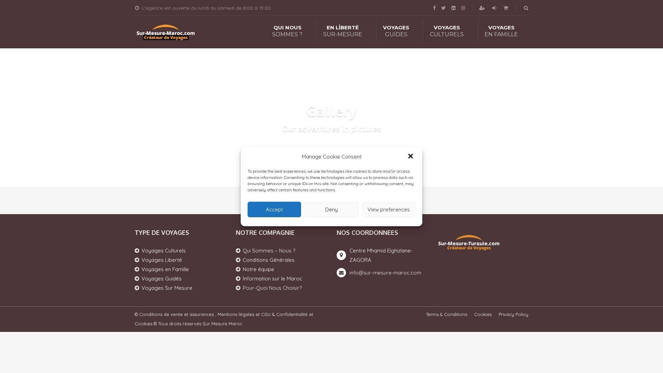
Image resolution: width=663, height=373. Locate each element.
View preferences (388, 209)
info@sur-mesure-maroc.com (385, 272)
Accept (274, 209)
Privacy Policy (513, 314)
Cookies (483, 314)
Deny (331, 209)
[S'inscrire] (483, 8)
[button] (411, 157)
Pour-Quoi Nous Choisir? (272, 288)
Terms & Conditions (446, 314)
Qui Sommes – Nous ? (269, 250)
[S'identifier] (495, 8)
